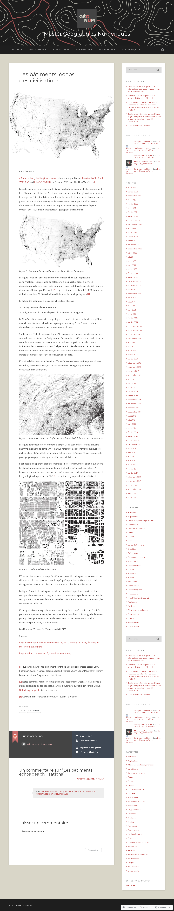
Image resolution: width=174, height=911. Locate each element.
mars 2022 (132, 269)
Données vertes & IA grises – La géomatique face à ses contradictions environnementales (144, 89)
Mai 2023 (132, 228)
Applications (133, 516)
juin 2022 (132, 257)
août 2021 (132, 298)
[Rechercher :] (144, 70)
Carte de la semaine (88, 741)
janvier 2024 (133, 216)
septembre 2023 (135, 224)
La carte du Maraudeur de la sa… (147, 142)
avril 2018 (132, 424)
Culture (131, 537)
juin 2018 (131, 420)
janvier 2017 (133, 473)
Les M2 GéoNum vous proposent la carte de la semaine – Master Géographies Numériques (66, 792)
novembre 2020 (135, 330)
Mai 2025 (132, 200)
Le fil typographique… (143, 169)
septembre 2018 (135, 412)
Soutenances (133, 614)
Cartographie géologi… (143, 155)
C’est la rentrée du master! (139, 126)
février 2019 (133, 391)
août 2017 (132, 449)
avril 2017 (132, 461)
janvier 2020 (133, 359)
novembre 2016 (134, 481)
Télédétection (133, 622)
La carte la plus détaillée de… (146, 149)
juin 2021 (131, 302)
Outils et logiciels (135, 590)
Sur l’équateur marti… (143, 148)
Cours (130, 533)
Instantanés (133, 561)
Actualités (132, 512)
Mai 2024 (132, 208)
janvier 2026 (133, 192)
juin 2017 (131, 453)
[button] (41, 523)
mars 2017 (132, 465)
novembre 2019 (134, 367)
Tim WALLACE (88, 178)
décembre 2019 (134, 363)
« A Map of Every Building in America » (38, 178)
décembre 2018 (134, 400)
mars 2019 (132, 387)
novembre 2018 (134, 404)
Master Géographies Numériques (87, 34)
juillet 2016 (132, 493)
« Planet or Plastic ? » (88, 752)
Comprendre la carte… (143, 141)
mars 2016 (132, 497)
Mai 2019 (131, 379)
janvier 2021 (133, 322)
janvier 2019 (133, 395)
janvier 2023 (133, 241)
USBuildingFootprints (29, 690)
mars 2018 (132, 428)
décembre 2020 (135, 326)
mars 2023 (132, 232)
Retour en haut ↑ (157, 905)
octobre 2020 (134, 334)
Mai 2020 (132, 342)
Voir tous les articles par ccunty (40, 744)
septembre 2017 (134, 444)
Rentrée (131, 606)
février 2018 (133, 432)
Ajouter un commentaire (90, 779)
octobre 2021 (133, 290)
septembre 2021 (134, 294)
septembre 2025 (135, 196)
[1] (95, 182)
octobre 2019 (133, 371)
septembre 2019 (135, 375)
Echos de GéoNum (136, 545)
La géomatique (130, 50)
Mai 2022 (132, 261)
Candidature (59, 50)
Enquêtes (132, 549)
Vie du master (83, 50)
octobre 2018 (133, 408)
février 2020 (133, 355)
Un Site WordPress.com (20, 905)
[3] (55, 476)
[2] (54, 290)
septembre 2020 (135, 338)
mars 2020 (132, 351)
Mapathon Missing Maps (90, 748)
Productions (106, 50)
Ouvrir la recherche (162, 49)
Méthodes (132, 573)
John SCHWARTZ (42, 182)
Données (131, 541)
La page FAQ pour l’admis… (147, 163)
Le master (132, 569)
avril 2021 (132, 310)
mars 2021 (132, 314)
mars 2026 (132, 188)
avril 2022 (132, 265)
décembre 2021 (134, 281)
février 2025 (133, 204)
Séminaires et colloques (138, 610)
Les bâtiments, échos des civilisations (47, 77)
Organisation (36, 50)
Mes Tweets (131, 885)
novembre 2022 (134, 245)
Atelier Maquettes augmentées (141, 520)
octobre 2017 (133, 440)
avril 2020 (132, 347)
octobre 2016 (133, 485)
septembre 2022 (135, 249)
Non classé (132, 582)
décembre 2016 (134, 477)
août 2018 (132, 416)
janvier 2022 (133, 277)
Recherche (132, 602)
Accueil (16, 50)
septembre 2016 (135, 489)
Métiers (131, 577)
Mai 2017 (131, 457)
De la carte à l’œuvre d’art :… (148, 170)
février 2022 (133, 273)
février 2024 (133, 212)
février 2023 (133, 237)
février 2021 (133, 318)
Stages (131, 618)
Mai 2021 (131, 306)
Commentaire (93, 850)
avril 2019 (132, 383)
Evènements (133, 553)
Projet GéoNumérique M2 (138, 598)
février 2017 (133, 469)
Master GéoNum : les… (143, 162)
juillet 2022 (132, 253)
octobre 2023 (134, 220)
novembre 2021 (134, 285)
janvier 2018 (133, 436)
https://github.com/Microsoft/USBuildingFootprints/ (45, 653)
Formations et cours (136, 557)
